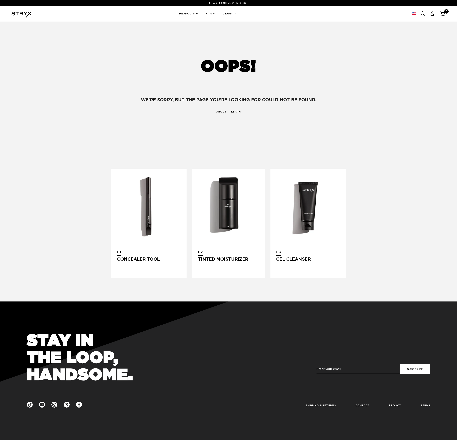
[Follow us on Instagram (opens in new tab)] (54, 405)
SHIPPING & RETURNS (321, 405)
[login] (431, 13)
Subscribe (415, 369)
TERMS (425, 405)
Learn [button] (236, 112)
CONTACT (362, 405)
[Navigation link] (149, 206)
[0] (441, 13)
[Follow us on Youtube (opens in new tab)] (42, 405)
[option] (228, 3)
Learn (227, 13)
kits (209, 13)
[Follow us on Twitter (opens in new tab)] (67, 405)
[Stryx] (21, 16)
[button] (414, 14)
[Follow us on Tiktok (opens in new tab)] (30, 405)
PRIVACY (395, 405)
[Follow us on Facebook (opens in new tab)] (79, 405)
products (187, 13)
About (221, 112)
